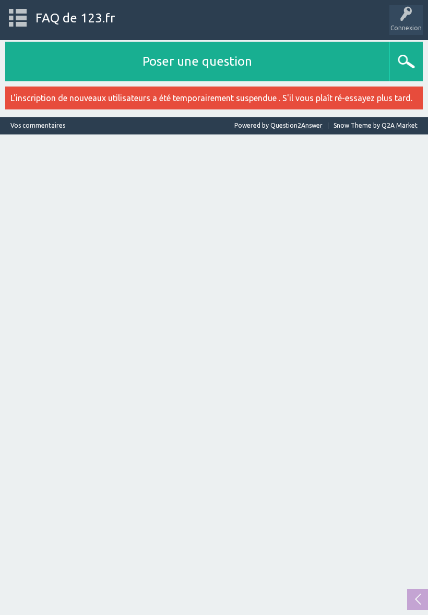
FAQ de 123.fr (75, 18)
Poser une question (197, 61)
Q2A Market (400, 125)
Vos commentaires (37, 125)
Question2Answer (296, 125)
